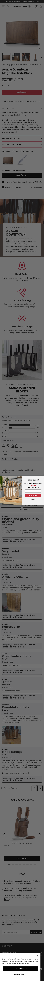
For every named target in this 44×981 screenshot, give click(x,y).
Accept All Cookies (20, 969)
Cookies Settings (20, 974)
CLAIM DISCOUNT (33, 495)
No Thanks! (33, 499)
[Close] (37, 956)
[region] (20, 967)
